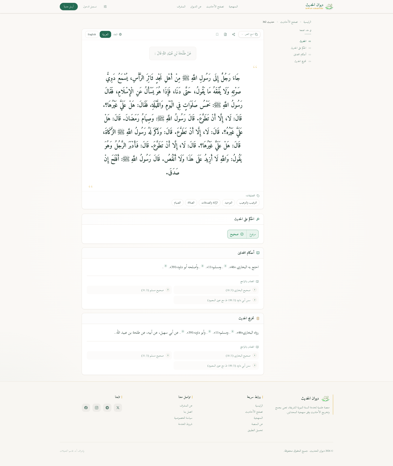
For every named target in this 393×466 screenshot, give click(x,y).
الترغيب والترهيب (248, 202)
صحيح (234, 234)
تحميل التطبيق (255, 430)
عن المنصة (257, 424)
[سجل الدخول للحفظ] (217, 34)
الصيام (177, 202)
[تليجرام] (107, 408)
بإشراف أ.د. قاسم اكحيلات (72, 450)
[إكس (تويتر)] (118, 408)
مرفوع (253, 234)
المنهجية (233, 6)
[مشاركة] (233, 34)
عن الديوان (195, 6)
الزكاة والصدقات (209, 202)
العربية (105, 34)
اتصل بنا (188, 412)
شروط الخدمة (185, 424)
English (92, 34)
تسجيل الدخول (90, 6)
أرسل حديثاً (69, 6)
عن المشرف (186, 405)
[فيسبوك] (86, 408)
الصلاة (191, 202)
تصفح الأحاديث (215, 6)
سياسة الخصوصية (183, 418)
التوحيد (228, 202)
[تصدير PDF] (225, 34)
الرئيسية (307, 22)
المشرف (181, 6)
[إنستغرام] (97, 408)
